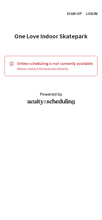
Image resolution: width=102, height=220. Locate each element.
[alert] (51, 66)
